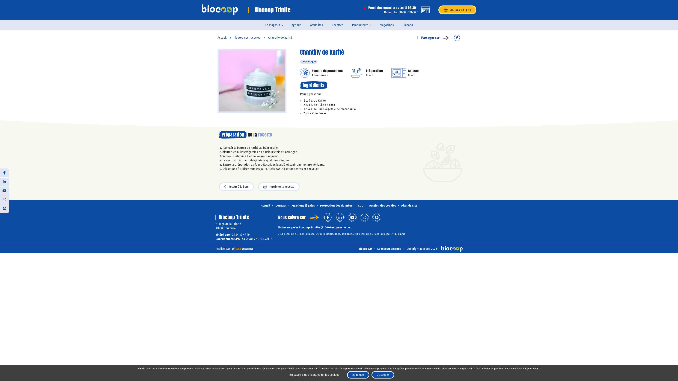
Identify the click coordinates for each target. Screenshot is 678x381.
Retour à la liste (238, 186)
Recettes (337, 25)
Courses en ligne (460, 9)
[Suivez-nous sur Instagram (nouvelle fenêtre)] (4, 199)
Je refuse (358, 374)
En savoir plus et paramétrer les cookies (314, 374)
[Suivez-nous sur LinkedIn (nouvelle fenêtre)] (4, 181)
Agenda (296, 25)
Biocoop (408, 25)
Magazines (387, 25)
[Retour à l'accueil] (220, 9)
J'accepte (383, 374)
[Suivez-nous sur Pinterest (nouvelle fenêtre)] (4, 208)
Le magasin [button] (272, 25)
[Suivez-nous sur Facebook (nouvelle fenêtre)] (4, 172)
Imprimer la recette (281, 186)
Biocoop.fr (365, 248)
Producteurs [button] (360, 25)
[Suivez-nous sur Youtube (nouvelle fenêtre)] (4, 190)
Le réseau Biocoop (389, 248)
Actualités (316, 25)
